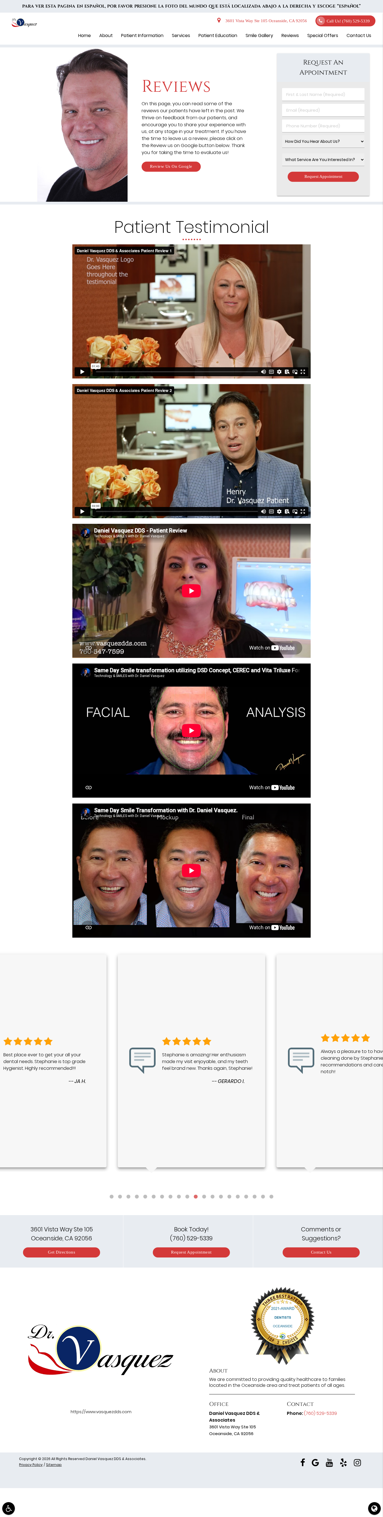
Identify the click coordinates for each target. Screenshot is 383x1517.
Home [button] (84, 35)
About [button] (106, 35)
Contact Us (321, 1252)
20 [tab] (271, 1197)
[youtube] (329, 1462)
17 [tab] (246, 1197)
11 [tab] (196, 1197)
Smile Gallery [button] (259, 35)
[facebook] (302, 1462)
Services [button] (181, 35)
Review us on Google (171, 166)
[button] (8, 1508)
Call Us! (348, 21)
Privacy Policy (31, 1464)
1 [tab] (111, 1197)
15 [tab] (229, 1197)
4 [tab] (137, 1197)
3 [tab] (128, 1197)
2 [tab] (120, 1197)
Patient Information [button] (142, 35)
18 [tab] (254, 1197)
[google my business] (315, 1462)
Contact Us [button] (359, 35)
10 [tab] (187, 1197)
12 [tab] (204, 1197)
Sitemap (54, 1464)
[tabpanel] (191, 1061)
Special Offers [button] (322, 35)
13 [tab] (212, 1197)
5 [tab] (145, 1197)
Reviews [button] (290, 35)
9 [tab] (179, 1197)
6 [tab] (153, 1197)
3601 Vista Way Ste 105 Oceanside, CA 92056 (265, 21)
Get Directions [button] (61, 1252)
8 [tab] (170, 1197)
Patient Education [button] (218, 35)
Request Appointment (191, 1252)
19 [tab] (263, 1197)
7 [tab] (162, 1197)
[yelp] (343, 1462)
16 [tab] (238, 1197)
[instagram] (357, 1462)
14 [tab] (221, 1197)
